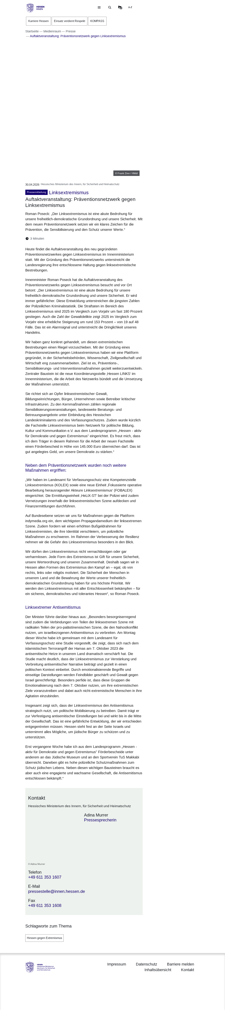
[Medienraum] (120, 7)
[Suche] (110, 7)
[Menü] (99, 7)
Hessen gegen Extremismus (44, 937)
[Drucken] (77, 238)
